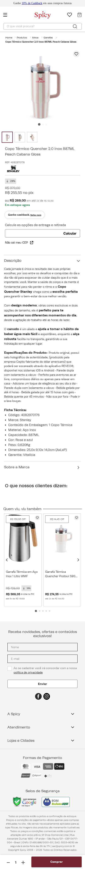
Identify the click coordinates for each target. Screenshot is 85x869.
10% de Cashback (32, 3)
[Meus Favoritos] (69, 14)
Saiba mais (35, 215)
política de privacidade (28, 668)
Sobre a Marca (17, 467)
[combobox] (42, 26)
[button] (6, 560)
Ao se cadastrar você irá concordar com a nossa (46, 666)
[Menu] (7, 15)
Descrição (12, 260)
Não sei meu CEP (16, 242)
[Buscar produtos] (74, 26)
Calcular (70, 233)
